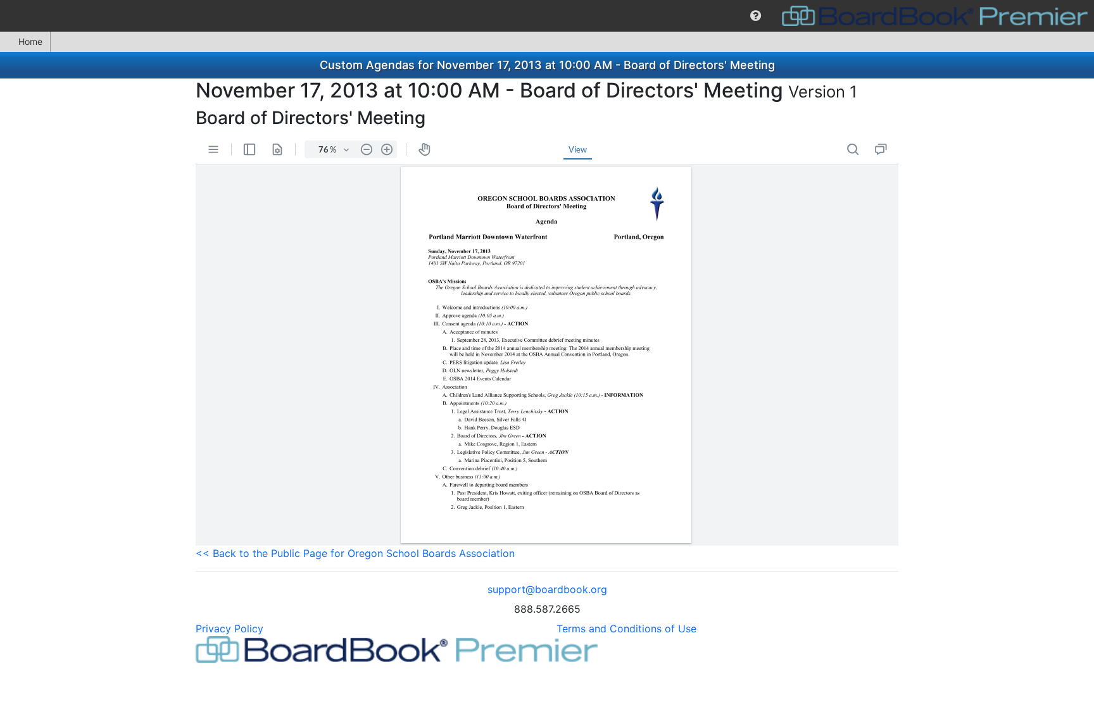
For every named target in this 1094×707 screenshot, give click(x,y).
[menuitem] (755, 16)
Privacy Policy (229, 628)
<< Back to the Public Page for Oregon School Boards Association (355, 553)
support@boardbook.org (547, 589)
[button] (755, 15)
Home (30, 41)
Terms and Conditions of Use (626, 628)
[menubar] (547, 16)
